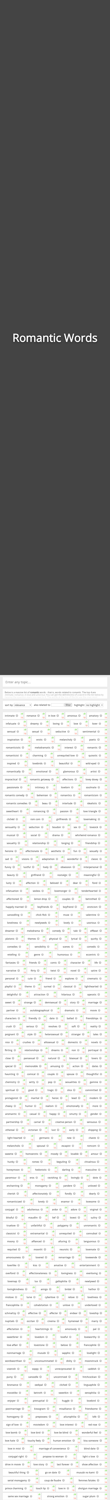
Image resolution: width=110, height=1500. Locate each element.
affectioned (12, 899)
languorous (90, 1241)
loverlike (11, 1265)
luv (36, 1281)
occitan (31, 1321)
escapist (66, 1145)
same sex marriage (18, 1496)
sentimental (89, 731)
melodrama (33, 930)
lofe (94, 1416)
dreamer (9, 930)
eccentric (91, 954)
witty (32, 1082)
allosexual (49, 1042)
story (73, 1002)
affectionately (40, 1193)
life (96, 962)
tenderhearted (89, 890)
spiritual (10, 1090)
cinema (51, 1321)
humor (29, 1106)
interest (69, 747)
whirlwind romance (86, 835)
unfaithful (36, 1225)
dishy (69, 1360)
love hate (10, 1440)
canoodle (33, 1376)
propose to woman (53, 1456)
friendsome (91, 1408)
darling (66, 1169)
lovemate (91, 1249)
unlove (66, 1305)
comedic (91, 946)
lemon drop (40, 899)
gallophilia (61, 1281)
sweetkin (64, 1392)
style (30, 1034)
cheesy (8, 1106)
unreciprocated (63, 1368)
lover (95, 723)
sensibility (40, 946)
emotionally (73, 1106)
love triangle (90, 811)
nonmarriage (14, 1353)
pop (50, 1082)
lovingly (75, 1177)
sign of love (12, 1424)
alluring (62, 1241)
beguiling (62, 1161)
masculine (91, 1169)
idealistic (92, 803)
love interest (67, 1424)
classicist (11, 1233)
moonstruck (91, 1360)
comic (53, 962)
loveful (64, 1337)
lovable (75, 1153)
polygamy (63, 1225)
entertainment (88, 1265)
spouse (70, 1074)
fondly (68, 1193)
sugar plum (89, 1496)
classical (67, 986)
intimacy (40, 787)
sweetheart (12, 811)
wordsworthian (13, 1360)
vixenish (11, 1368)
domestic (73, 1042)
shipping (93, 1129)
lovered (40, 1257)
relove (71, 1297)
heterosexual (52, 1034)
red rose (92, 1424)
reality (93, 1026)
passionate (13, 787)
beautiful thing (17, 1472)
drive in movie (13, 1464)
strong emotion (55, 1496)
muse (66, 914)
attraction (39, 994)
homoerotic (32, 1153)
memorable (31, 1066)
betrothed (91, 899)
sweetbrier (13, 1337)
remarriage (64, 1257)
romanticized (14, 1201)
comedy (56, 930)
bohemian (42, 795)
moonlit (38, 1249)
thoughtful (92, 1074)
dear (75, 883)
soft (74, 1026)
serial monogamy (17, 1480)
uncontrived (60, 1376)
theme (28, 986)
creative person (63, 1122)
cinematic (92, 978)
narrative (11, 970)
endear (74, 1313)
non (74, 1050)
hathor (92, 1289)
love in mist (14, 1448)
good (31, 1090)
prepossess (41, 1416)
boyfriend (68, 906)
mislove (9, 1297)
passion (64, 811)
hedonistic (41, 1169)
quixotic (93, 755)
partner (10, 1010)
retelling (12, 954)
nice (7, 1042)
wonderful (72, 859)
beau (45, 803)
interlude (67, 803)
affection (31, 883)
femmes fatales (87, 1480)
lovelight (91, 1353)
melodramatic (42, 747)
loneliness (12, 922)
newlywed (90, 1281)
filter (68, 705)
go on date (51, 1472)
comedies (12, 946)
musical (11, 835)
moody (54, 1153)
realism (49, 1106)
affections (67, 779)
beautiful (64, 763)
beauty (11, 875)
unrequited (65, 1233)
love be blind (61, 1432)
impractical (11, 779)
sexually (93, 851)
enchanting (13, 1185)
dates (95, 1066)
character (75, 962)
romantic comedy (14, 795)
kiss (35, 1265)
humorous (63, 954)
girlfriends (62, 819)
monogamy (41, 1185)
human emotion (62, 1440)
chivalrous (90, 1161)
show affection (90, 1464)
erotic (39, 739)
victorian (33, 1129)
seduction (34, 827)
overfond (10, 1273)
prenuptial (39, 1400)
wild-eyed (91, 763)
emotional (42, 771)
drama (56, 835)
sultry (94, 1217)
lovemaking (90, 819)
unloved (92, 1185)
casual (33, 1113)
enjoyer (12, 1400)
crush (9, 1026)
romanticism (91, 795)
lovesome (91, 1201)
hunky (11, 1161)
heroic (55, 1098)
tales (95, 1034)
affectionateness (38, 1273)
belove (64, 1345)
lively (46, 867)
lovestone (39, 1345)
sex (75, 827)
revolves (52, 1026)
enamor (65, 1201)
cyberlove (50, 1297)
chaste (92, 1137)
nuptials (9, 1321)
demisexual (51, 1002)
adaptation (48, 859)
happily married (15, 906)
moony (11, 1241)
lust (54, 1129)
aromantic (11, 1113)
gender (94, 1113)
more (95, 1106)
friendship (91, 843)
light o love (89, 1456)
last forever (63, 1464)
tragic (50, 1090)
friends (33, 962)
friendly (33, 1018)
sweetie (9, 1153)
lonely (41, 1201)
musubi (41, 1353)
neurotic (64, 1249)
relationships (32, 1050)
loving (56, 723)
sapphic (66, 1353)
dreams (55, 1050)
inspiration (13, 739)
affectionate (32, 851)
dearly (92, 1193)
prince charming (14, 1488)
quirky (94, 938)
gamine (94, 1082)
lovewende (91, 1257)
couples (66, 899)
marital (35, 1098)
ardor (55, 1209)
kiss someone (91, 1440)
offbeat (94, 930)
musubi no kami (85, 1472)
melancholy (66, 739)
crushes (27, 1042)
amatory (94, 715)
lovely (67, 922)
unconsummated (44, 1360)
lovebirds (37, 763)
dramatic (70, 1010)
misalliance (65, 1408)
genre (37, 954)
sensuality (10, 827)
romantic (92, 747)
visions (25, 859)
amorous (72, 715)
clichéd (10, 819)
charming (38, 755)
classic (94, 859)
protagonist (11, 1098)
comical (31, 1074)
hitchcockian (90, 1376)
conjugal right (16, 1456)
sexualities (71, 1082)
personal (10, 978)
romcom (91, 1145)
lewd (74, 1098)
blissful (10, 1217)
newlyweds (41, 922)
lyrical (74, 938)
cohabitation (41, 1305)
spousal (41, 1145)
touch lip (41, 1488)
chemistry (10, 1082)
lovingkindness (15, 1289)
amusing (55, 1066)
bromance (12, 1384)
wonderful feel (90, 1432)
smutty (73, 1113)
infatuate (11, 723)
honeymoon (13, 1169)
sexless (36, 890)
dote (95, 1177)
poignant (10, 1034)
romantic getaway (40, 779)
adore (74, 1209)
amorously (71, 1329)
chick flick (41, 914)
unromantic (90, 1225)
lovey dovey (92, 779)
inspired (11, 763)
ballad (70, 1018)
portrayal (93, 1050)
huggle (65, 1400)
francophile (90, 1345)
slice (69, 1090)
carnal (37, 1122)
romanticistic (13, 747)
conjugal (9, 1209)
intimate (10, 715)
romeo (35, 1161)
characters (10, 1018)
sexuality (12, 843)
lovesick (94, 827)
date (52, 1018)
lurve (29, 1297)
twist (53, 970)
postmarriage (13, 1408)
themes (32, 938)
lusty (9, 883)
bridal (68, 1289)
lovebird (91, 1400)
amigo (44, 1289)
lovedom (39, 1337)
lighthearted (91, 986)
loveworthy (90, 1337)
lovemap (12, 1281)
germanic (44, 1137)
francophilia (12, 1305)
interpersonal (91, 867)
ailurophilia (70, 1416)
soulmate (91, 787)
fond (94, 883)
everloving (92, 1273)
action (76, 1066)
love (76, 723)
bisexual (73, 1058)
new (69, 1137)
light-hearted (14, 1137)
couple (51, 1074)
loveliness (92, 1297)
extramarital (37, 1233)
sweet (8, 1002)
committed (91, 1090)
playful (8, 986)
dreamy (34, 723)
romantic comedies (16, 803)
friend (49, 978)
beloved (54, 883)
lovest (73, 1217)
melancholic (13, 1145)
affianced (37, 1241)
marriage (93, 1002)
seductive (61, 731)
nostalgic (62, 875)
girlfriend (36, 875)
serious (30, 1026)
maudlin (33, 1217)
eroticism (92, 906)
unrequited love (66, 755)
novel (73, 970)
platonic (9, 938)
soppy (35, 1368)
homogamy (13, 1416)
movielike (12, 1392)
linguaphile (90, 1384)
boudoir (56, 827)
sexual (35, 731)
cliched (63, 1384)
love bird (36, 1432)
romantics (66, 795)
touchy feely (34, 1440)
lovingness (67, 1273)
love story (38, 1464)
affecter (54, 1313)
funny (8, 867)
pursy (10, 1376)
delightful (12, 994)
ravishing (53, 1177)
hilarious (66, 994)
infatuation (12, 890)
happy (53, 1113)
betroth (38, 1392)
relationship (39, 843)
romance (31, 715)
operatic (91, 994)
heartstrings (42, 1329)
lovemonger (60, 890)
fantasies (11, 962)
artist (94, 771)
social (34, 835)
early (72, 1129)
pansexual (29, 1058)
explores (69, 978)
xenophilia (90, 1392)
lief (54, 1217)
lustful (27, 867)
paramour (10, 1177)
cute (30, 978)
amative (58, 1265)
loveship (94, 1313)
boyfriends (43, 906)
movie (93, 1010)
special (9, 1066)
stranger (76, 1034)
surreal (48, 986)
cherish (11, 1193)
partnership (12, 1122)
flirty (33, 970)
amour (94, 1153)
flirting (8, 1050)
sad (7, 859)
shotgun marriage (88, 1488)
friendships (92, 1018)
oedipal (39, 1384)
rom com (35, 819)
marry (94, 1321)
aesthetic (56, 851)
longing (65, 843)
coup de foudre (52, 1480)
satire (94, 970)
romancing (39, 811)
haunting (10, 1074)
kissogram (40, 1408)
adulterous (33, 1209)
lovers (94, 1058)
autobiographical (39, 1010)
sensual (11, 731)
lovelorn (65, 787)
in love (51, 715)
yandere (67, 1185)
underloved (91, 1305)
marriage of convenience (52, 1448)
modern (93, 1098)
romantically (14, 771)
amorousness (13, 1257)
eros (32, 1177)
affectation (13, 1329)
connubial (91, 1233)
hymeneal (73, 1321)
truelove (11, 1225)
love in (62, 1488)
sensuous (92, 1122)
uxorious (91, 922)
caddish (92, 1368)
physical (53, 938)
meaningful (90, 875)
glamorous (69, 771)
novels (94, 1042)
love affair (12, 1345)
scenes (66, 946)
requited (12, 1249)
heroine (9, 851)
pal (94, 1329)
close (8, 1058)
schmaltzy (10, 1313)
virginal (94, 1209)
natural (52, 1058)
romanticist (12, 755)
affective (33, 1313)
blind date (90, 1448)
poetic (92, 739)
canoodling (13, 914)
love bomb (11, 1432)
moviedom (39, 1424)
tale (75, 930)
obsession (66, 867)
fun (75, 851)
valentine (91, 914)
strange (28, 1002)
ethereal (10, 1129)
